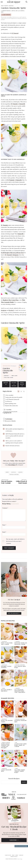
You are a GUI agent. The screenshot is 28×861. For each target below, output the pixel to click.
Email (4, 532)
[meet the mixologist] (14, 579)
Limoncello (20, 234)
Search (24, 782)
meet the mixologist (13, 613)
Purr (21, 858)
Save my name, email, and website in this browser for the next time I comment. (15, 541)
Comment (5, 508)
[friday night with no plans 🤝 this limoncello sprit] (3, 847)
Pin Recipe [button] (22, 383)
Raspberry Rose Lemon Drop (10, 300)
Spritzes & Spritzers (14, 474)
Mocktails (4, 665)
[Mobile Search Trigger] (25, 2)
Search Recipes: (14, 778)
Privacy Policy (14, 856)
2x (21, 391)
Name (4, 525)
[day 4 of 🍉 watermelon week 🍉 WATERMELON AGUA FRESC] (24, 851)
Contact (21, 855)
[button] (3, 366)
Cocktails (11, 5)
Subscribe (13, 840)
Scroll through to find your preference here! (12, 253)
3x (23, 391)
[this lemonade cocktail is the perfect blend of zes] (3, 851)
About (16, 855)
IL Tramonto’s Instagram (11, 255)
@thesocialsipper (11, 465)
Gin (16, 742)
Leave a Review (14, 384)
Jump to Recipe (6, 14)
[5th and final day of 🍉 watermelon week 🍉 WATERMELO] (17, 851)
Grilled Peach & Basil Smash (21, 481)
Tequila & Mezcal (6, 742)
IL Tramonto (4, 225)
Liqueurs (20, 472)
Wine (16, 768)
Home (2, 5)
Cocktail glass (8, 419)
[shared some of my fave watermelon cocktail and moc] (10, 851)
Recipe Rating (6, 504)
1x (18, 391)
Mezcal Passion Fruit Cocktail (6, 481)
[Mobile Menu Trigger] (2, 2)
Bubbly (7, 472)
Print (6, 382)
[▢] (4, 395)
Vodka (3, 688)
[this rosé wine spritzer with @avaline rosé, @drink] (10, 847)
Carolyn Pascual (6, 10)
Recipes (6, 5)
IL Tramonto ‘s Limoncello (18, 104)
